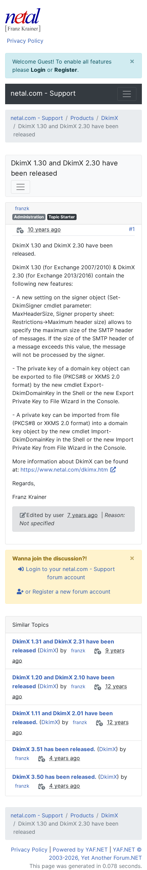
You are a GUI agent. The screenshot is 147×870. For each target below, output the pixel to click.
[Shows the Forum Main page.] (73, 21)
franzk (22, 208)
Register (65, 69)
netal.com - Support (43, 93)
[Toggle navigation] (126, 94)
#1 (132, 229)
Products (82, 117)
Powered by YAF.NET (80, 849)
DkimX (109, 117)
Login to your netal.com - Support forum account (69, 573)
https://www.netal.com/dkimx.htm (65, 469)
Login (38, 69)
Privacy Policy (25, 40)
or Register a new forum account (67, 591)
